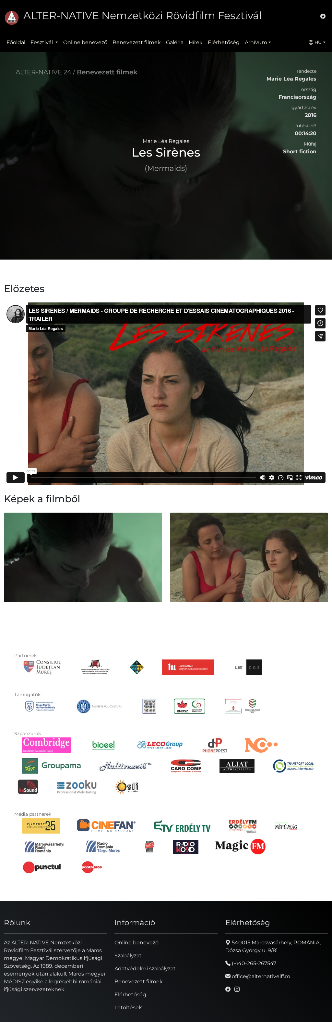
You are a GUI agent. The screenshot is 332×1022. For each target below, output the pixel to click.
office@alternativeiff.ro (260, 976)
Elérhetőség (224, 42)
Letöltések (128, 1007)
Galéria (175, 42)
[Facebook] (323, 16)
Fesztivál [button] (42, 42)
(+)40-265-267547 (253, 963)
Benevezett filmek (137, 42)
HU (317, 42)
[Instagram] (237, 989)
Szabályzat (128, 955)
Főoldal (15, 42)
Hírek (196, 42)
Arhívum (256, 42)
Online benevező (85, 42)
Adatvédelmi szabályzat (145, 968)
